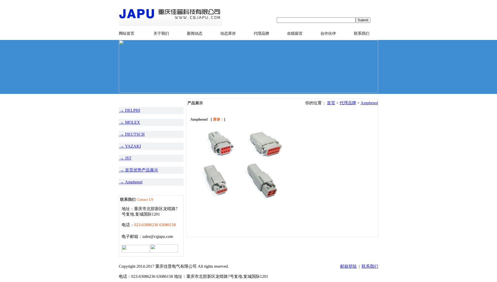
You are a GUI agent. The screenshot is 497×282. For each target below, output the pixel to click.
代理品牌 (261, 33)
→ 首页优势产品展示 (138, 170)
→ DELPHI (129, 110)
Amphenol (369, 103)
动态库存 (228, 33)
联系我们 (361, 33)
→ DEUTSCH (132, 134)
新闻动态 (194, 33)
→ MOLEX (129, 122)
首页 (331, 103)
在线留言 (295, 33)
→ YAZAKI (130, 146)
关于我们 (161, 33)
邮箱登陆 (348, 266)
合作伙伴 (328, 33)
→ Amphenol (130, 182)
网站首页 (126, 33)
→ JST (125, 158)
